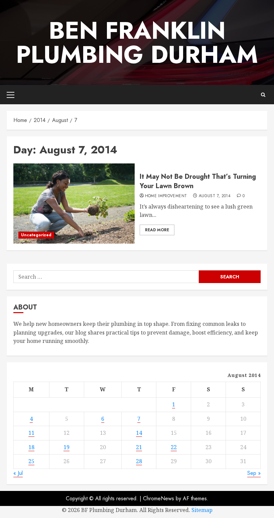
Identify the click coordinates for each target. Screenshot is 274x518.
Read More (157, 230)
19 (66, 447)
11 (31, 432)
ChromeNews (158, 498)
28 (139, 461)
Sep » (254, 473)
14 (139, 432)
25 (31, 461)
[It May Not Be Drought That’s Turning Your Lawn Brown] (74, 203)
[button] (10, 95)
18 (31, 447)
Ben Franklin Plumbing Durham (137, 42)
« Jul (18, 473)
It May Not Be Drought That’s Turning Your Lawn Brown (198, 181)
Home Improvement (166, 196)
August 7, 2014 (215, 196)
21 (139, 447)
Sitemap (202, 510)
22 (174, 447)
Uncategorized (36, 235)
